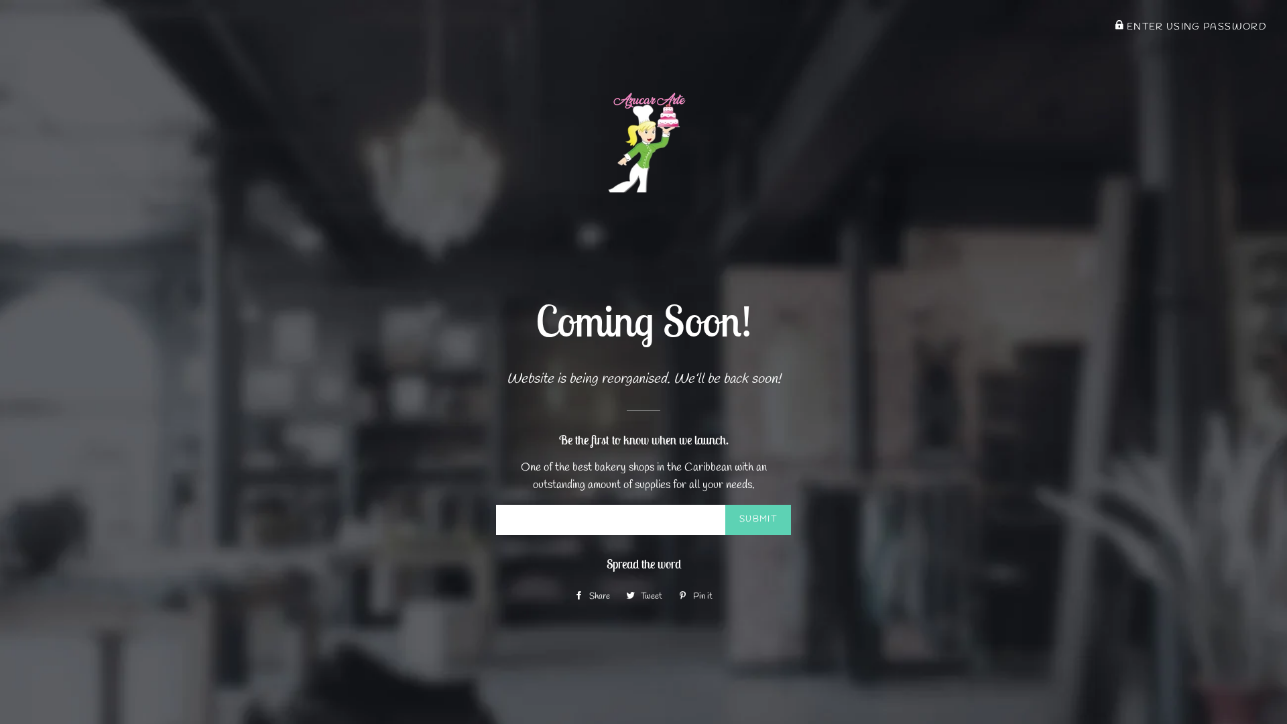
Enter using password (1195, 27)
